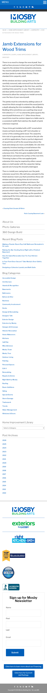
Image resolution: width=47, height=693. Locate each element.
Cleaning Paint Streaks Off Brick (14, 208)
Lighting (5, 342)
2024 (4, 448)
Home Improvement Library (19, 30)
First (8, 618)
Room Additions (8, 387)
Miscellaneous (7, 346)
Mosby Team (7, 349)
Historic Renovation (9, 331)
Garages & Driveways (10, 327)
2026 (4, 440)
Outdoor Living (7, 357)
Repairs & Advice (8, 376)
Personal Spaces (8, 364)
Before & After (7, 297)
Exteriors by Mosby (9, 323)
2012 (4, 489)
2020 (4, 463)
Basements (6, 289)
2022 (4, 455)
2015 (4, 482)
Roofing (5, 383)
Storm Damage (7, 398)
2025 (4, 444)
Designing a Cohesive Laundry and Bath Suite (19, 267)
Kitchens (5, 338)
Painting (5, 361)
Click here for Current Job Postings (23, 674)
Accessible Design (9, 278)
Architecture (7, 282)
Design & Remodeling (10, 312)
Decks (4, 308)
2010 (4, 493)
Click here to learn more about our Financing (23, 666)
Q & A (4, 368)
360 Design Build (12, 232)
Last (7, 630)
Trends (5, 406)
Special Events (7, 395)
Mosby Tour (6, 353)
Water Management (9, 410)
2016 (4, 478)
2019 (4, 467)
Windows (5, 57)
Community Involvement (11, 304)
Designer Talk (7, 316)
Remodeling (6, 372)
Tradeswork (6, 402)
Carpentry (35, 30)
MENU (5, 2)
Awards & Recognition (10, 285)
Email (8, 637)
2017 (4, 474)
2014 (4, 485)
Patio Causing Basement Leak (34, 213)
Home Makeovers (8, 334)
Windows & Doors (9, 413)
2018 (4, 470)
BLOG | (5, 30)
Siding (4, 391)
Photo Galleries (11, 227)
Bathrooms (6, 293)
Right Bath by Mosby (10, 380)
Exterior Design (8, 319)
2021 (4, 459)
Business (5, 301)
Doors (13, 54)
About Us (7, 221)
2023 (4, 452)
